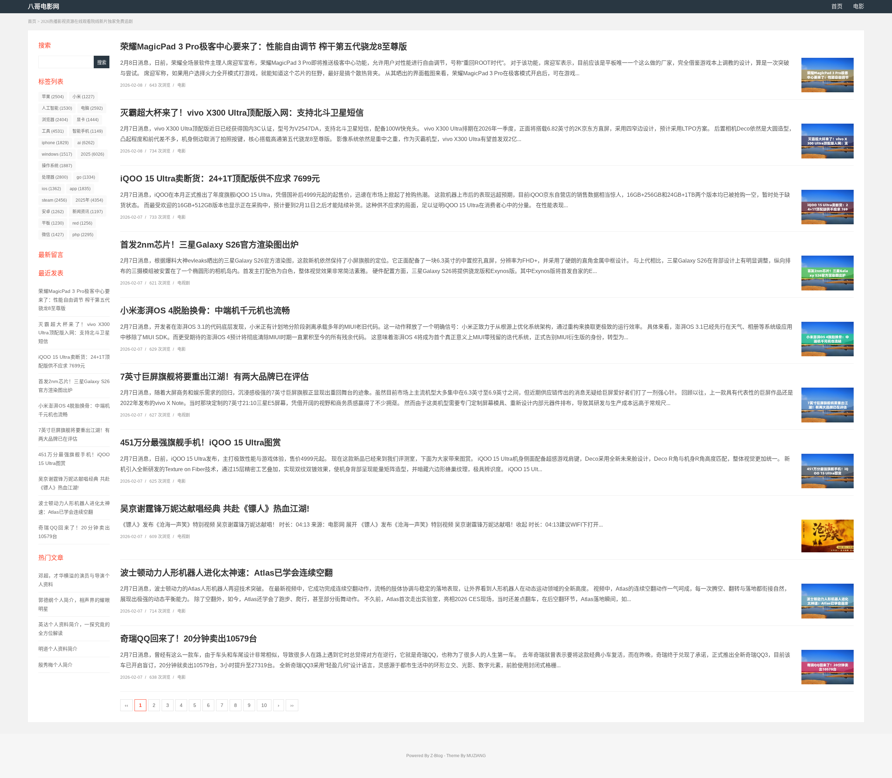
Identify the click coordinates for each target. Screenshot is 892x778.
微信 (53, 234)
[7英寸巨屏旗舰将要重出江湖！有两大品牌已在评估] (827, 405)
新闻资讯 (87, 211)
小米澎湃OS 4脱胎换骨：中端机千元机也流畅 (205, 310)
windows (57, 154)
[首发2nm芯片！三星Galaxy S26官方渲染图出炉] (827, 273)
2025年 (89, 200)
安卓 (53, 211)
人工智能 (57, 108)
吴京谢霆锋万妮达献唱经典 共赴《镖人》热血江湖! (214, 508)
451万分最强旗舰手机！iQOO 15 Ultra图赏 (200, 442)
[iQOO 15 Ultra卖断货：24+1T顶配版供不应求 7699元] (827, 207)
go (86, 177)
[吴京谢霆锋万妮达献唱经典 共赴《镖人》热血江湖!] (827, 536)
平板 (53, 223)
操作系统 (57, 165)
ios (51, 188)
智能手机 (87, 131)
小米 (83, 96)
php (82, 234)
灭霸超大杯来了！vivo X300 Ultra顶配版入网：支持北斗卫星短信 (74, 332)
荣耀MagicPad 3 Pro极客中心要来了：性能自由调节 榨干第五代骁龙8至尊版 (74, 299)
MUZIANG (476, 755)
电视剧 (183, 283)
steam (54, 200)
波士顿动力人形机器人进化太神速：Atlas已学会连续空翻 (226, 572)
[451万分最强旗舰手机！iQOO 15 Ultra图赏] (827, 471)
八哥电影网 (43, 6)
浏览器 (55, 119)
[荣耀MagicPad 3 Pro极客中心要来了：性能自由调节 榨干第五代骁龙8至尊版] (827, 75)
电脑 (92, 108)
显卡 (88, 119)
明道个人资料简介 (57, 649)
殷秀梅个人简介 (55, 665)
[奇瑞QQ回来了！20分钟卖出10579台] (827, 667)
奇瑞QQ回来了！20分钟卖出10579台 (188, 638)
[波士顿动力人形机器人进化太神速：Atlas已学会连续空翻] (827, 601)
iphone (55, 142)
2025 (92, 154)
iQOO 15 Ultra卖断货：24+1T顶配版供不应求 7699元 (220, 178)
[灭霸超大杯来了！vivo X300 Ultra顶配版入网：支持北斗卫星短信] (827, 141)
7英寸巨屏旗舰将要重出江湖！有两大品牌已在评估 (214, 376)
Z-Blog (436, 755)
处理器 (55, 177)
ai (85, 142)
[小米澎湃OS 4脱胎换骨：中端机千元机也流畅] (827, 339)
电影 (858, 6)
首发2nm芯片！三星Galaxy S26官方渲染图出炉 (209, 244)
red (82, 223)
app (80, 188)
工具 (53, 131)
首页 (837, 6)
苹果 (53, 96)
